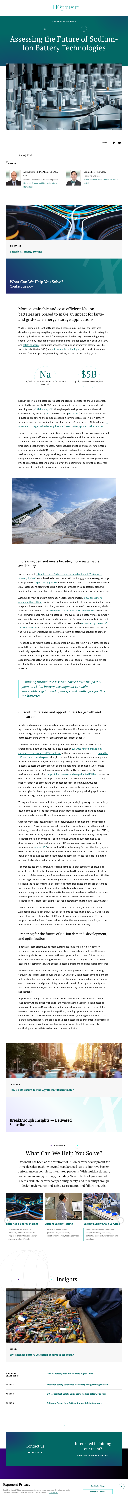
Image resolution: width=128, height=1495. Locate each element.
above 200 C (40, 847)
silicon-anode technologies (66, 349)
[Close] (121, 1486)
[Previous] (7, 1220)
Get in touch (35, 1452)
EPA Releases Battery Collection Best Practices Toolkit (42, 1354)
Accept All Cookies (98, 1491)
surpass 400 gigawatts (45, 582)
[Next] (120, 1220)
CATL (48, 413)
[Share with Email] (119, 142)
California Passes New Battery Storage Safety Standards (74, 1403)
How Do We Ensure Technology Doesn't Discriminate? (42, 1090)
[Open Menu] (51, 7)
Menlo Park (28, 187)
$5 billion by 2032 (44, 409)
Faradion (73, 413)
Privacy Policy (53, 1492)
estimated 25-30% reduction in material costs (73, 610)
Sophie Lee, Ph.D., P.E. (95, 171)
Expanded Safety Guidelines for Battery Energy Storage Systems (78, 1384)
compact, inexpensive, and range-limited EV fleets (72, 774)
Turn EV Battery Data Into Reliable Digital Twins (70, 1373)
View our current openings (93, 1455)
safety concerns (31, 344)
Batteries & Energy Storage (26, 251)
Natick (86, 183)
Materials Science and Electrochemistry (40, 183)
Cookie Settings (98, 1486)
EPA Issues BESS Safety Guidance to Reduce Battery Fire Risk (76, 1393)
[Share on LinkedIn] (114, 142)
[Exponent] (67, 8)
